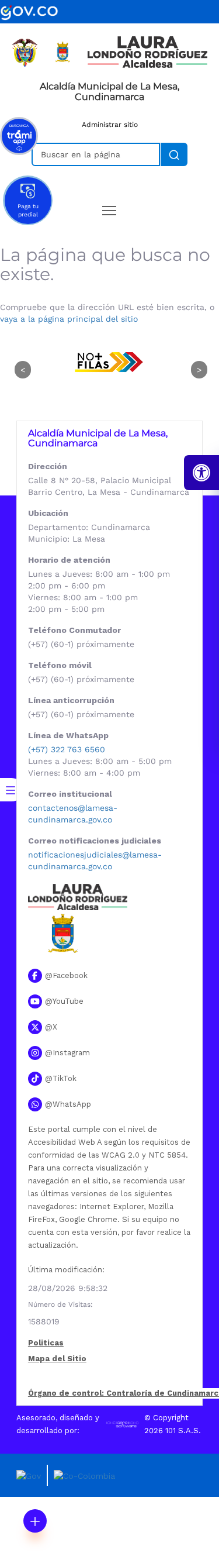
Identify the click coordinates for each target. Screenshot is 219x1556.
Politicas (46, 1343)
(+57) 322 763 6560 (66, 749)
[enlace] (29, 10)
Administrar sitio (110, 125)
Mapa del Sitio (57, 1358)
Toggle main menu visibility (109, 209)
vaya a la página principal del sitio (69, 318)
